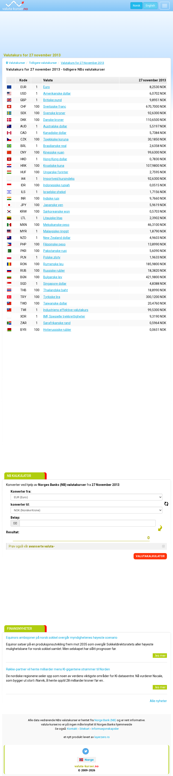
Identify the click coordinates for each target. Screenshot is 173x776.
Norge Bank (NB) (105, 720)
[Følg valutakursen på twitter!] (85, 751)
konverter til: (20, 504)
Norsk (136, 5)
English (150, 5)
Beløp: (15, 517)
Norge (89, 759)
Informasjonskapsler (105, 728)
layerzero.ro (102, 737)
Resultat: (12, 532)
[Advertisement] (86, 32)
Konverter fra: (21, 491)
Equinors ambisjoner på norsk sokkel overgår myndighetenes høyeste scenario (61, 637)
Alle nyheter (158, 701)
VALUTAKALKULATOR (150, 556)
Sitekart (84, 728)
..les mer (160, 655)
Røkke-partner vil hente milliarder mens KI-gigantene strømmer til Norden (58, 669)
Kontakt (72, 728)
